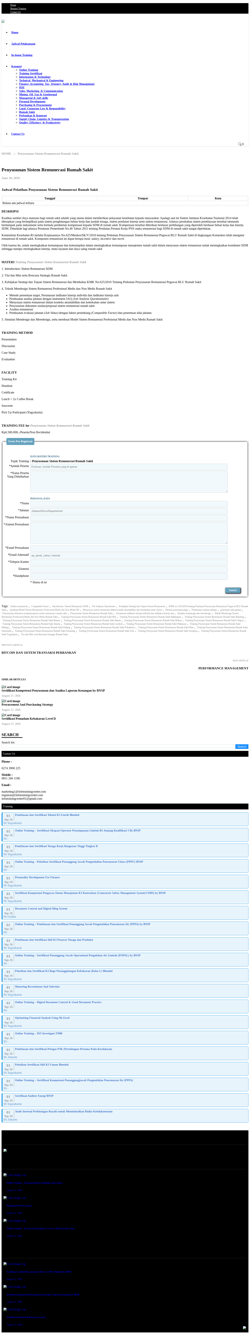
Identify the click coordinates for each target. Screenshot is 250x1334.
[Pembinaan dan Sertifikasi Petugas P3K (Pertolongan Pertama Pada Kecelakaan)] (125, 1053)
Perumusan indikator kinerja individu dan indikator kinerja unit (145, 613)
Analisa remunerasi (19, 606)
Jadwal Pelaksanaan (23, 43)
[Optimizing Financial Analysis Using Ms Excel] (125, 1022)
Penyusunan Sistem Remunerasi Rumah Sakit (59, 425)
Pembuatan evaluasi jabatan (204, 609)
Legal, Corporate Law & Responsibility (42, 108)
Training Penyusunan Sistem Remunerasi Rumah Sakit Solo (106, 631)
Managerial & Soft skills (33, 98)
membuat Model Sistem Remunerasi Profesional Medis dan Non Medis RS (44, 609)
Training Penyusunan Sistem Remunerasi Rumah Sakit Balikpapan (150, 616)
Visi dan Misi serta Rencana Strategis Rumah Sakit (44, 634)
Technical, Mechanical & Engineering (41, 80)
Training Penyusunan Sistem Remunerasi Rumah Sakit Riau (166, 627)
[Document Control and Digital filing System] (125, 912)
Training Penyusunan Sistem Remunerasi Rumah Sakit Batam (92, 620)
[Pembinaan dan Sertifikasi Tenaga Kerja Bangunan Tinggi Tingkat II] (125, 850)
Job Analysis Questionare (103, 606)
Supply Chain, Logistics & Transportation (44, 119)
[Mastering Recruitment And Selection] (125, 990)
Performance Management (223, 668)
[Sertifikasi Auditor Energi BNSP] (125, 1100)
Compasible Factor (40, 606)
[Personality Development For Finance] (125, 881)
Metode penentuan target (176, 609)
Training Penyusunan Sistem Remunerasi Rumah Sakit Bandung (214, 616)
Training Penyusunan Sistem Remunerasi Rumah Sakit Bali (88, 616)
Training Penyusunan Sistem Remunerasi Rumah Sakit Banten (31, 620)
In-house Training (21, 55)
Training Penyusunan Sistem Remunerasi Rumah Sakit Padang (41, 627)
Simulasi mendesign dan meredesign (194, 613)
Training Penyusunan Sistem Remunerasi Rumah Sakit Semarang (45, 631)
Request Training (18, 8)
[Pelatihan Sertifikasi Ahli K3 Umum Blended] (125, 1069)
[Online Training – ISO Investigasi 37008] (125, 1037)
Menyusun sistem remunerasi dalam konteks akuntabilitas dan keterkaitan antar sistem (122, 609)
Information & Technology (35, 76)
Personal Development (32, 101)
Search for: (8, 742)
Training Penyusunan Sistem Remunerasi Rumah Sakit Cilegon (214, 620)
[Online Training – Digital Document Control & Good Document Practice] (125, 1006)
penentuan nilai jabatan (230, 609)
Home (13, 5)
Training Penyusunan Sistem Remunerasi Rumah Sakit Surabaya (167, 631)
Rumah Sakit (27, 112)
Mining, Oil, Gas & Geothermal (38, 94)
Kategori (16, 66)
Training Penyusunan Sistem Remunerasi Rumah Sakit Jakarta (31, 624)
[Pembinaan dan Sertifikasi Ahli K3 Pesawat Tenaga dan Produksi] (125, 944)
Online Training (28, 69)
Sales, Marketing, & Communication (41, 91)
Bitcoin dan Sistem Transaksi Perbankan (39, 652)
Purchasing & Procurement (35, 105)
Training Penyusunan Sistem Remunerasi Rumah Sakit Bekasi (153, 620)
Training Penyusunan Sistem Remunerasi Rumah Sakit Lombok (93, 624)
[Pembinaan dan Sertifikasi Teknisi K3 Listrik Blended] (125, 819)
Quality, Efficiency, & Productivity (40, 122)
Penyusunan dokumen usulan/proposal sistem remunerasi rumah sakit (35, 613)
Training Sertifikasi (30, 73)
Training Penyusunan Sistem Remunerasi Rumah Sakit (50, 262)
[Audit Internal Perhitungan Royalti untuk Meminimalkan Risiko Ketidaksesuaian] (125, 1115)
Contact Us (15, 12)
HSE (22, 87)
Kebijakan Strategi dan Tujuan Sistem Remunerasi (142, 606)
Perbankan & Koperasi (33, 115)
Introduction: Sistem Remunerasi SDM (70, 606)
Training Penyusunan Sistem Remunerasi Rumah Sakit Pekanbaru (104, 627)
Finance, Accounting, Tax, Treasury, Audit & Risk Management (57, 84)
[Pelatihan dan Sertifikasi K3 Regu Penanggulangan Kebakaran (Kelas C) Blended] (125, 975)
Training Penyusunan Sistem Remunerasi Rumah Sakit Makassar (156, 624)
